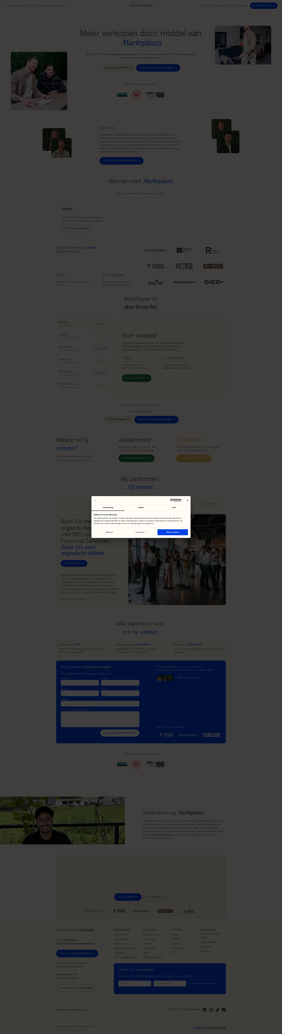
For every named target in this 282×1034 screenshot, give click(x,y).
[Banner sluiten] (187, 500)
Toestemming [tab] (108, 507)
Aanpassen (139, 532)
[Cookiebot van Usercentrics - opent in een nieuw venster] (171, 500)
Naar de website (173, 532)
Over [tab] (174, 507)
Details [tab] (141, 507)
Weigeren (109, 532)
